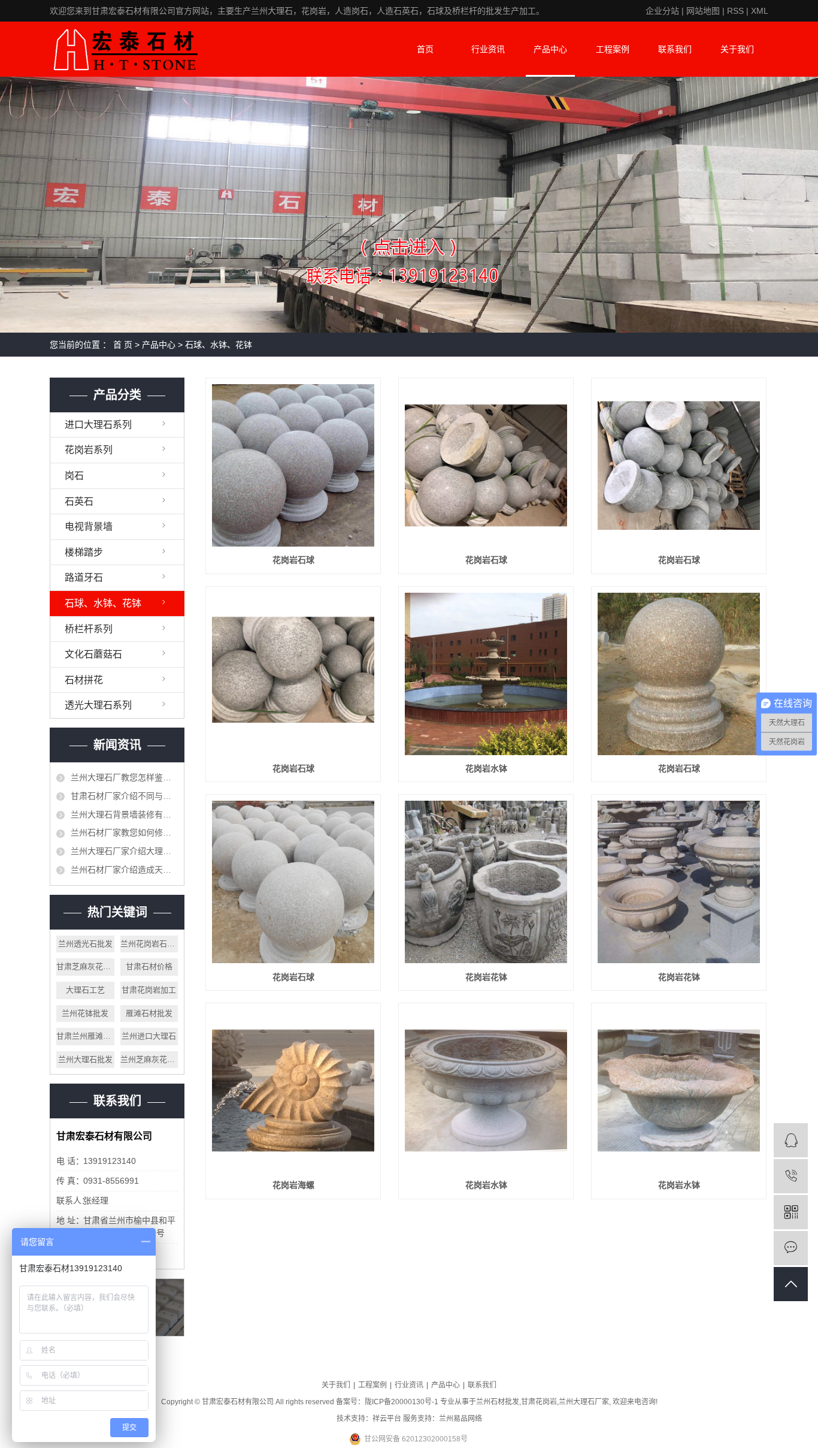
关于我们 (737, 49)
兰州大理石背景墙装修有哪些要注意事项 (124, 814)
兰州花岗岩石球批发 (149, 943)
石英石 (79, 501)
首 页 (122, 344)
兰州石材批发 (497, 1402)
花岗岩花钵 (486, 977)
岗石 (74, 475)
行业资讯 (488, 49)
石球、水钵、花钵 (218, 344)
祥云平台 (386, 1418)
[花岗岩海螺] (293, 1090)
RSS (735, 11)
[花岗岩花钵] (486, 882)
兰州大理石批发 (85, 1059)
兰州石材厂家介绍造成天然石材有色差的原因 (124, 869)
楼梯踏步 (84, 552)
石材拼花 (84, 680)
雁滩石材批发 (149, 1013)
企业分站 (662, 11)
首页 (425, 49)
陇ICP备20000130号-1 (401, 1402)
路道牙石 (84, 577)
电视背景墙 (89, 526)
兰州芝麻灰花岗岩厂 (149, 1059)
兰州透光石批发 (85, 943)
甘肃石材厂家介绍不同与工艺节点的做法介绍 (124, 796)
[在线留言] (791, 1248)
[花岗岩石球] (293, 465)
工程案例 (612, 49)
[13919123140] (791, 1176)
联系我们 (675, 49)
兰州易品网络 (460, 1418)
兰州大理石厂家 (584, 1402)
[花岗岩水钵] (486, 674)
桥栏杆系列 (89, 629)
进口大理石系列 (98, 425)
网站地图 (703, 11)
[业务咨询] (791, 1140)
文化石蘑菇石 (93, 654)
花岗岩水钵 (486, 768)
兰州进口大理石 (149, 1035)
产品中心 (550, 49)
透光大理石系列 (98, 705)
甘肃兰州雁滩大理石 (85, 1035)
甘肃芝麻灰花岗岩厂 (85, 966)
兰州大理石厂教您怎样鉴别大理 (124, 777)
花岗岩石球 (293, 560)
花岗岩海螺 (293, 1185)
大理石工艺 (85, 989)
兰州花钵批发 (85, 1013)
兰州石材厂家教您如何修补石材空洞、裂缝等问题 (124, 832)
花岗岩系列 (89, 450)
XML (759, 11)
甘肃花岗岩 (539, 1402)
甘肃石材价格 (149, 966)
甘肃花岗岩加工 (149, 989)
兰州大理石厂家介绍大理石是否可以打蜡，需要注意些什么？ (124, 851)
